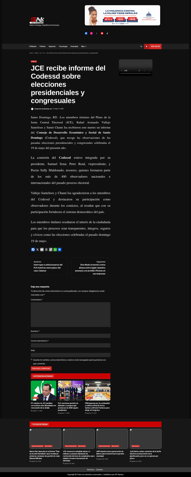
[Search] (141, 46)
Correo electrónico (40, 341)
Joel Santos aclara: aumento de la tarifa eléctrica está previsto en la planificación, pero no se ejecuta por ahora (145, 439)
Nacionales (48, 446)
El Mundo (33, 46)
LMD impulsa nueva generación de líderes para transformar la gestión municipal (112, 439)
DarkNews (108, 474)
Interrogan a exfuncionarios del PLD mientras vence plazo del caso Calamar (48, 266)
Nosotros (90, 470)
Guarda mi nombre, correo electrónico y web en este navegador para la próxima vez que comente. (69, 362)
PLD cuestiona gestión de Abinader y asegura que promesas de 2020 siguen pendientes (70, 391)
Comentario (36, 300)
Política (42, 46)
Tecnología (63, 46)
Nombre (35, 331)
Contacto (99, 470)
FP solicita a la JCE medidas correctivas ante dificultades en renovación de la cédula (43, 391)
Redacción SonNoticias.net (43, 109)
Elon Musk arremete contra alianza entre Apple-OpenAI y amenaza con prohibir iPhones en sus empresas (90, 268)
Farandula (74, 46)
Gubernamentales (37, 446)
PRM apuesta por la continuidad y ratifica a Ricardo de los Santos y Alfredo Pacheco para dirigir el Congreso (97, 391)
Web (33, 350)
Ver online (155, 46)
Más (83, 46)
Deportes (52, 46)
